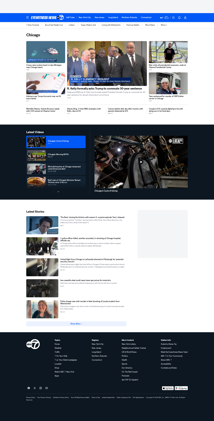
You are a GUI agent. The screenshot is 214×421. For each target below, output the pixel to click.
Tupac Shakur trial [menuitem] (88, 25)
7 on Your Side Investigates (66, 360)
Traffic (57, 352)
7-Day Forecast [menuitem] (32, 25)
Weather (58, 348)
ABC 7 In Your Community (172, 356)
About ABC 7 (166, 360)
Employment (166, 348)
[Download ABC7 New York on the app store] (168, 388)
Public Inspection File (124, 397)
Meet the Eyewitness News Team (174, 352)
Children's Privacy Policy (61, 397)
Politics (125, 356)
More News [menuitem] (150, 25)
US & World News (129, 352)
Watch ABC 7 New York (64, 372)
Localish (58, 364)
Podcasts (125, 376)
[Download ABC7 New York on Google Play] (181, 388)
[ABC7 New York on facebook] (28, 388)
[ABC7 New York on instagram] (40, 388)
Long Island (113, 17)
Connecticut (146, 17)
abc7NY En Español (130, 380)
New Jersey (99, 17)
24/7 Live (70, 17)
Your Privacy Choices (44, 397)
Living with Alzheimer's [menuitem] (111, 25)
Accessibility (166, 364)
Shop (57, 368)
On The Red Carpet (130, 372)
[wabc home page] (33, 344)
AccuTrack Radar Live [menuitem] (54, 25)
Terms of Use (96, 397)
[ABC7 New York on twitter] (34, 388)
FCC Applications (138, 397)
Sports (124, 364)
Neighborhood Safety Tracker (134, 348)
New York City (85, 17)
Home (57, 344)
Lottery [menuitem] (72, 25)
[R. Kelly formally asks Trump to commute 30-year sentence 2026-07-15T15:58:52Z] (107, 63)
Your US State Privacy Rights (80, 397)
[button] (27, 17)
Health (124, 360)
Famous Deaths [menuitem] (132, 25)
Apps (57, 376)
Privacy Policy (30, 397)
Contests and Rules (169, 368)
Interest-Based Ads (108, 397)
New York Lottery (129, 344)
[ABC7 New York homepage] (47, 17)
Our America (127, 368)
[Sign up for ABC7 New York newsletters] (46, 388)
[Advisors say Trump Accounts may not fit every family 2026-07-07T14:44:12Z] (45, 83)
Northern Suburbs (129, 17)
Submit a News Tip (168, 344)
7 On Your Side (61, 356)
